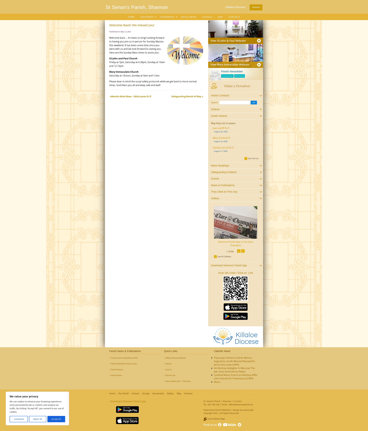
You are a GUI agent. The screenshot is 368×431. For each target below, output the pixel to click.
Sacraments (167, 17)
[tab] (235, 95)
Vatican (168, 364)
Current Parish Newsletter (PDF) (124, 358)
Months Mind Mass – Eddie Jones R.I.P (131, 96)
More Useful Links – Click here (178, 381)
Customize (19, 419)
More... (217, 381)
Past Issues (239, 76)
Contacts (234, 17)
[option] (235, 226)
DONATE (256, 7)
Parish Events (116, 375)
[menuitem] (131, 17)
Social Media (188, 17)
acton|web (248, 410)
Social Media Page (216, 418)
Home (131, 17)
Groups (146, 393)
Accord (168, 370)
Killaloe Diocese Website (175, 358)
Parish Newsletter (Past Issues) (124, 364)
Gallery (170, 393)
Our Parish (147, 17)
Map (220, 17)
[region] (37, 408)
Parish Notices (117, 370)
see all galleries (224, 256)
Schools (207, 17)
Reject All (37, 419)
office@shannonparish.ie (241, 404)
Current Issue (227, 76)
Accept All (56, 419)
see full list (253, 158)
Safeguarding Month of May (186, 96)
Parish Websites (223, 410)
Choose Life (170, 375)
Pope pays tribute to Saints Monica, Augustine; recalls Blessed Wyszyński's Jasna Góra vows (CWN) (234, 361)
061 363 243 (214, 404)
